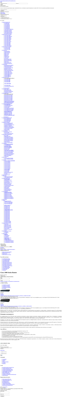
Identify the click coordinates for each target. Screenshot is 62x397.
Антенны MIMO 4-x (7, 76)
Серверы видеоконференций (7, 117)
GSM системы (4, 233)
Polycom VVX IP (7, 148)
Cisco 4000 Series (7, 28)
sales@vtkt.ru (2, 350)
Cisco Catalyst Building (8, 45)
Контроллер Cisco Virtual (8, 100)
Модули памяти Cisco (7, 59)
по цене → (2, 281)
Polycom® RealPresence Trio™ (9, 124)
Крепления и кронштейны (8, 91)
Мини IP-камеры (7, 182)
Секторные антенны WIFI (8, 67)
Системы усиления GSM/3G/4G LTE (8, 384)
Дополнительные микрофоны (9, 127)
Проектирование (5, 375)
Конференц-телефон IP (8, 125)
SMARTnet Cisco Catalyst (8, 193)
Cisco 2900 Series (7, 26)
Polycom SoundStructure (8, 131)
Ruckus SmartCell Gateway (8, 102)
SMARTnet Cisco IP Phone (8, 196)
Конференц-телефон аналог (8, 126)
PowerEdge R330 (7, 212)
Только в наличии (4, 282)
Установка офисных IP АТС (6, 370)
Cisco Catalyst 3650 (7, 40)
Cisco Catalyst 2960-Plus (8, 36)
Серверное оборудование (6, 383)
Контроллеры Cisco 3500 (8, 95)
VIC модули (6, 58)
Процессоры (6, 223)
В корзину (2, 293)
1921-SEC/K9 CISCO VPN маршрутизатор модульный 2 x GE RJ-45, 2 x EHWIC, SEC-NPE (15, 295)
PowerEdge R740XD (7, 222)
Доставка (10, 0)
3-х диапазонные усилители (9, 241)
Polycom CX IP (6, 149)
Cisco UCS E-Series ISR (8, 203)
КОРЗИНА (2, 247)
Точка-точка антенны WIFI (8, 70)
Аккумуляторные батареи (8, 154)
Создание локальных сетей (6, 368)
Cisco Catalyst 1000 (7, 35)
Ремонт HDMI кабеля (5, 372)
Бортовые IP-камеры (7, 184)
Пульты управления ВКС (8, 142)
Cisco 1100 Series (7, 24)
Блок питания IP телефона (8, 152)
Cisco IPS (5, 173)
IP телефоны (4, 143)
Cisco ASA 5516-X (7, 165)
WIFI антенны (4, 64)
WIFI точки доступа (5, 77)
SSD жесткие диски (7, 225)
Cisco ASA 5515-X (7, 164)
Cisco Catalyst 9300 (7, 43)
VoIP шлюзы (4, 175)
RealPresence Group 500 (8, 113)
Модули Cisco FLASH (8, 60)
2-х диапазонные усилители (9, 240)
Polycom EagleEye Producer (8, 139)
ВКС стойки (6, 135)
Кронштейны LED (7, 136)
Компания (2, 0)
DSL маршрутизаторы (8, 33)
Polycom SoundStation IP (8, 123)
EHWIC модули (6, 52)
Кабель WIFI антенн (7, 89)
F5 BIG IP (6, 231)
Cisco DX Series (6, 107)
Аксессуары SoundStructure (8, 133)
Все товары (4, 288)
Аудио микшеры (5, 130)
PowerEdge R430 (7, 214)
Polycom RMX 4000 (7, 120)
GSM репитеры (6, 235)
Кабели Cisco (6, 61)
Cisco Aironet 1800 (7, 79)
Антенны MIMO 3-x (7, 75)
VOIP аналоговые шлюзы (8, 176)
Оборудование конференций (7, 134)
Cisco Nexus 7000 (7, 47)
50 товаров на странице (6, 286)
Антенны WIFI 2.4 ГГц (8, 72)
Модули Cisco (4, 50)
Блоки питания (6, 129)
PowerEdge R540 (7, 216)
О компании (4, 359)
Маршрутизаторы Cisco (6, 22)
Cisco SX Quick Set (7, 106)
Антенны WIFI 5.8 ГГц (8, 73)
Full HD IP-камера (7, 188)
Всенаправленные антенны (8, 65)
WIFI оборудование (5, 88)
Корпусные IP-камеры (8, 183)
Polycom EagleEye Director (8, 140)
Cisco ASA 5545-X (7, 166)
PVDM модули (6, 56)
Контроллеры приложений (6, 230)
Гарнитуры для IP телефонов (9, 151)
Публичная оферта (5, 361)
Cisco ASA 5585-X (7, 168)
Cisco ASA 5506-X (7, 161)
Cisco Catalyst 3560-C (7, 39)
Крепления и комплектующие (9, 153)
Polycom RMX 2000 (7, 119)
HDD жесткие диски (7, 226)
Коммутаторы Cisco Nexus (6, 46)
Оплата (8, 0)
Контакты (14, 0)
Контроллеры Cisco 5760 (8, 97)
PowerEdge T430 (7, 208)
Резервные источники (8, 92)
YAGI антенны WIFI (7, 66)
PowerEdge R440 (7, 215)
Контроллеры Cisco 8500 (8, 98)
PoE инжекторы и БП (7, 90)
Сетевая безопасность (5, 380)
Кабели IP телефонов (7, 155)
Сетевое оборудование (11, 249)
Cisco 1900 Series (7, 25)
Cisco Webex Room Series (8, 105)
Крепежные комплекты (8, 63)
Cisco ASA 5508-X (7, 162)
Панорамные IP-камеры (8, 181)
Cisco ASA (4, 159)
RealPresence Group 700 (8, 114)
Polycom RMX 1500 (7, 118)
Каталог (5, 249)
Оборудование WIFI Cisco (6, 379)
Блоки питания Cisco (7, 62)
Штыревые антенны (7, 68)
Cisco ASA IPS (6, 171)
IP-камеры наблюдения (6, 178)
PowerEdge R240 (7, 211)
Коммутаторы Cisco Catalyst (6, 34)
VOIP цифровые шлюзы (8, 177)
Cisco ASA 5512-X (7, 163)
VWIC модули (6, 57)
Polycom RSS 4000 (7, 121)
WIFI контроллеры (5, 93)
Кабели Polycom (7, 141)
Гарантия (5, 0)
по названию (11, 281)
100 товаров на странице (6, 287)
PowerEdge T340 (7, 207)
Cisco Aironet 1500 (7, 85)
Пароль (17, 3)
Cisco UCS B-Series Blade (8, 202)
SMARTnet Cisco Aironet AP (8, 198)
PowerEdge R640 (7, 218)
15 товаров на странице (6, 284)
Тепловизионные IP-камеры (9, 185)
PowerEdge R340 (7, 213)
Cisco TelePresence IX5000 (8, 110)
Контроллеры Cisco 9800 (8, 99)
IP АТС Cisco (4, 157)
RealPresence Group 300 (8, 112)
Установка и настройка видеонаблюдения (9, 374)
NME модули (6, 54)
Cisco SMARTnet (5, 191)
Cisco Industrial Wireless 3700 (9, 86)
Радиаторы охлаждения (8, 229)
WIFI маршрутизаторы (8, 31)
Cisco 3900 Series (7, 27)
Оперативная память (7, 224)
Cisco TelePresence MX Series (9, 108)
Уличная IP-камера (7, 190)
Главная (1, 249)
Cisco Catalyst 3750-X (7, 41)
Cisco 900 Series (6, 23)
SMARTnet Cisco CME (8, 195)
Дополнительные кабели (8, 128)
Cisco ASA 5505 (6, 170)
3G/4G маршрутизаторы (8, 32)
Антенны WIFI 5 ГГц (7, 71)
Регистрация (2, 12)
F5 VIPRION (6, 232)
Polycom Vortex (6, 132)
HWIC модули (6, 53)
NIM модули (6, 55)
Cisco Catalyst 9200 (7, 42)
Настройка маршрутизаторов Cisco (8, 367)
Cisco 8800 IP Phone (7, 145)
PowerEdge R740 (7, 220)
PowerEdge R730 (7, 219)
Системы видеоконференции (7, 103)
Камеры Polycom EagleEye (8, 138)
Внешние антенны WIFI (8, 69)
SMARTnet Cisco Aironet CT (8, 197)
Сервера (3, 200)
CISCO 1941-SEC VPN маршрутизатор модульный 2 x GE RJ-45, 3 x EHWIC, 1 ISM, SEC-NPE (16, 306)
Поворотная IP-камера (8, 189)
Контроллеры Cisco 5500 (8, 96)
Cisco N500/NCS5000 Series (8, 29)
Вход (1, 1)
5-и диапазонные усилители (9, 242)
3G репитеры (6, 236)
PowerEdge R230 (7, 210)
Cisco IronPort (4, 199)
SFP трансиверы (7, 51)
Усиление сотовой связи (6, 373)
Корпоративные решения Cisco (7, 385)
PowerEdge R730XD (7, 221)
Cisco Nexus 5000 (7, 48)
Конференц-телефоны (6, 122)
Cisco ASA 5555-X (7, 167)
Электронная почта (3, 3)
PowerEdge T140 (7, 206)
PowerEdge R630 (7, 217)
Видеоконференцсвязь (6, 382)
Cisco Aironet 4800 (7, 81)
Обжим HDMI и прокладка (6, 371)
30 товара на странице (6, 285)
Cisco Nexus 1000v (7, 49)
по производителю (16, 281)
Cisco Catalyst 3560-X (7, 38)
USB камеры (6, 156)
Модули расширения (7, 227)
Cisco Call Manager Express (8, 158)
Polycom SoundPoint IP (8, 147)
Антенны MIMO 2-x (7, 74)
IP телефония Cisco (5, 381)
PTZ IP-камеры (6, 180)
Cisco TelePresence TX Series (9, 109)
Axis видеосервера (7, 186)
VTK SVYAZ (5, 386)
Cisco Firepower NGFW (6, 174)
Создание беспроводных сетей (7, 369)
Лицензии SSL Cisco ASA (8, 172)
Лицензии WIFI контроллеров (9, 101)
